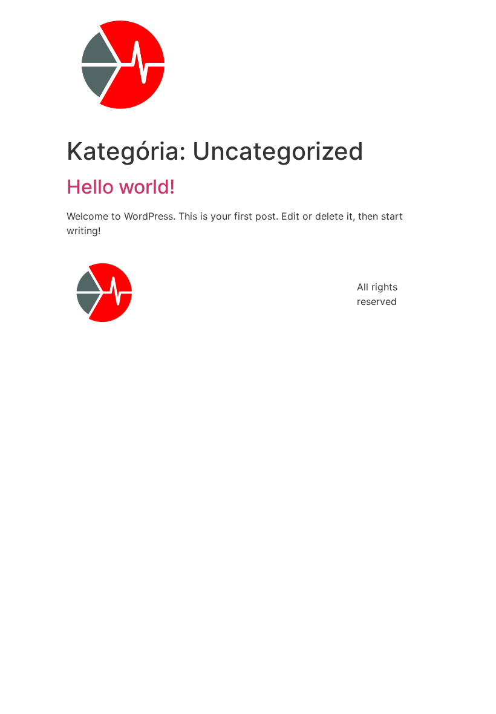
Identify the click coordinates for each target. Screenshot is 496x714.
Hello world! (121, 186)
